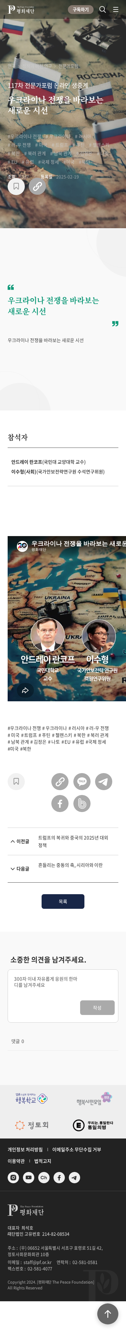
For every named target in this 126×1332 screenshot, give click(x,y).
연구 (12, 66)
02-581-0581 (85, 1262)
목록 (63, 901)
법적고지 (42, 1161)
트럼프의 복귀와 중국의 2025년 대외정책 (73, 841)
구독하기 (81, 9)
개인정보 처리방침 (25, 1149)
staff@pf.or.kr (38, 1262)
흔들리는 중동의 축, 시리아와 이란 (70, 865)
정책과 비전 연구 (37, 66)
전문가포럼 (68, 66)
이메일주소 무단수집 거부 (76, 1149)
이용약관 (16, 1161)
